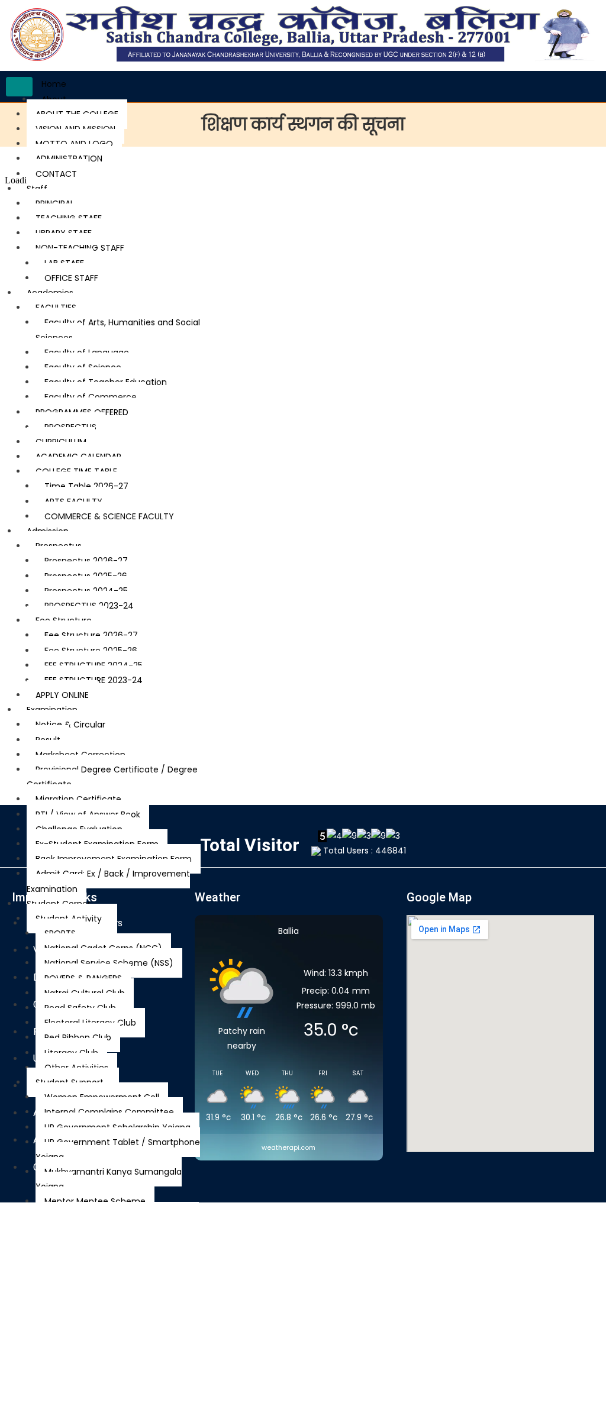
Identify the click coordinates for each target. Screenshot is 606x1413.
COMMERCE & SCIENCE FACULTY (109, 516)
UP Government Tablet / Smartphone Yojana (118, 1149)
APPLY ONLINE (62, 695)
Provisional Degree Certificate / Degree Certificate (112, 777)
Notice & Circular (70, 724)
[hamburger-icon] (19, 86)
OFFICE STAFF (71, 278)
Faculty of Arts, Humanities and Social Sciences (118, 329)
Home (53, 84)
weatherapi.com (288, 1147)
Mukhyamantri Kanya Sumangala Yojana (109, 1179)
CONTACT (56, 174)
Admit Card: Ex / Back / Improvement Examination (108, 881)
